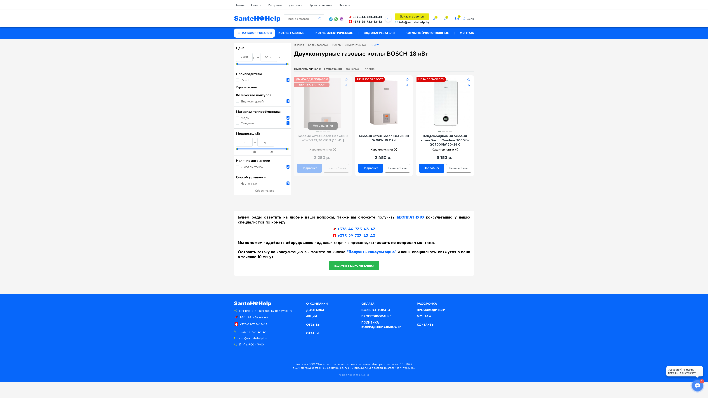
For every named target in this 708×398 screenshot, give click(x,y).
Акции (240, 5)
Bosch (245, 80)
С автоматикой (252, 167)
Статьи (312, 333)
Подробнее (309, 168)
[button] (317, 131)
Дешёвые (352, 69)
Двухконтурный (252, 101)
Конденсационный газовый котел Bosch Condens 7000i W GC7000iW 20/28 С (445, 140)
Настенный (249, 183)
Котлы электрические (334, 33)
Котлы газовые (291, 33)
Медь (245, 118)
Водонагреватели (379, 33)
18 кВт (374, 45)
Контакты (425, 324)
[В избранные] (346, 80)
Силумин (247, 123)
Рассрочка (275, 5)
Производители (431, 310)
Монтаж (467, 33)
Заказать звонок (412, 17)
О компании (317, 303)
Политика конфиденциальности (381, 324)
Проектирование (320, 5)
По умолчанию (332, 69)
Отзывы (344, 5)
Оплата (256, 5)
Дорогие (368, 69)
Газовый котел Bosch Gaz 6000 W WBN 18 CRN (384, 138)
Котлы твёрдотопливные (427, 33)
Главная (299, 45)
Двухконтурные (355, 45)
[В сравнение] (346, 85)
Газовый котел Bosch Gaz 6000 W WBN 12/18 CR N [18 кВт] (323, 138)
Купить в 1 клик (336, 168)
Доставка (295, 5)
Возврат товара (376, 310)
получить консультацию (354, 265)
